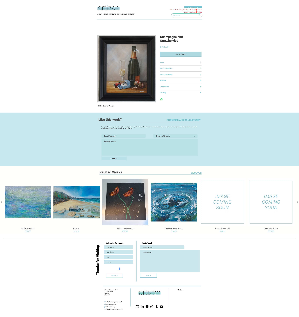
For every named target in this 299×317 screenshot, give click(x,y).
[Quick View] (28, 202)
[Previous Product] (1, 202)
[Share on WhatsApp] (161, 99)
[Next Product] (297, 202)
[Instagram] (137, 307)
